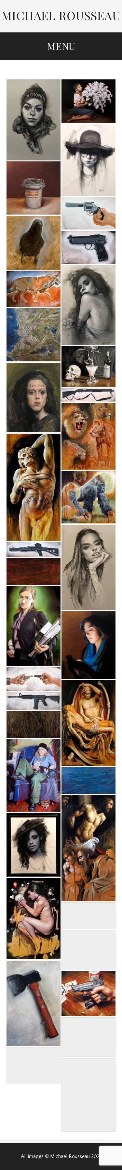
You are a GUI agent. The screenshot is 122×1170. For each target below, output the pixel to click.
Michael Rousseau (61, 15)
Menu (61, 46)
